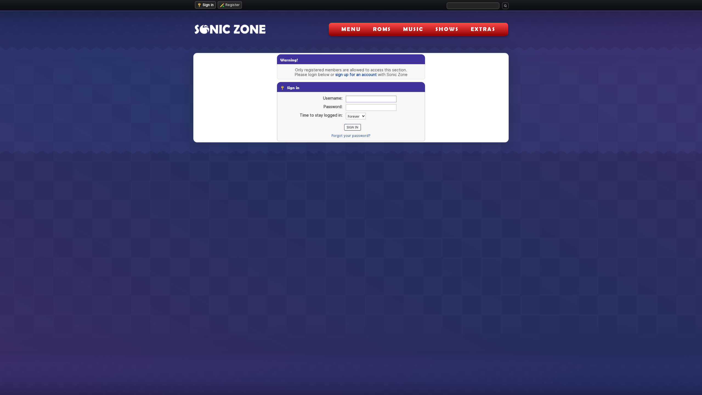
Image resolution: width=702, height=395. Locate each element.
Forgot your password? (351, 136)
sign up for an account (356, 74)
